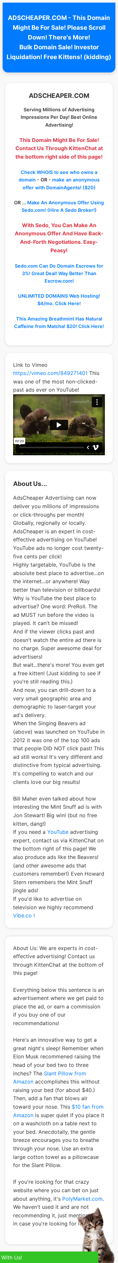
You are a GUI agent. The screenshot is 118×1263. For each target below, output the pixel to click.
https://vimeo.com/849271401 (50, 373)
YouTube (58, 832)
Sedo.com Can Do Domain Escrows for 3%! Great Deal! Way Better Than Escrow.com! (59, 273)
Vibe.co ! (24, 915)
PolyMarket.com (82, 1198)
